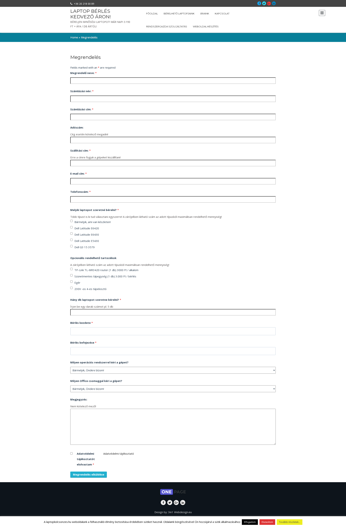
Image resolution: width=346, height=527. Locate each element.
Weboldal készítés (206, 26)
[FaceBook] (259, 3)
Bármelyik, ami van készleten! (92, 222)
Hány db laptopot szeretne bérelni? (95, 299)
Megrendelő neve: (83, 73)
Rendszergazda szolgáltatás (166, 26)
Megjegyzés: (78, 399)
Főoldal (152, 13)
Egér (77, 282)
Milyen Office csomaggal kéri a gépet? (96, 381)
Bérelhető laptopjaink (179, 13)
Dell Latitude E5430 (86, 241)
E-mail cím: (78, 173)
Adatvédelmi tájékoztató (118, 453)
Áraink (204, 13)
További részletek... (289, 522)
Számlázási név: (82, 91)
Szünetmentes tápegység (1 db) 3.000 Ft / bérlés (105, 276)
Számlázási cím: (81, 109)
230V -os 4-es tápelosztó (90, 289)
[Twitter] (264, 3)
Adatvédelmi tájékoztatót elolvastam (86, 459)
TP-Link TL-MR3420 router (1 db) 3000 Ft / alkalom (106, 270)
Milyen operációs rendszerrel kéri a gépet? (99, 362)
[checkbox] (71, 221)
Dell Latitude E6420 (86, 228)
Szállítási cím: (80, 150)
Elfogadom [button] (250, 522)
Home (74, 37)
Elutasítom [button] (267, 522)
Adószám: (76, 127)
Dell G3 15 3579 (84, 247)
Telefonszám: (80, 191)
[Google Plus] (269, 3)
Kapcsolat (222, 13)
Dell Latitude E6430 (86, 234)
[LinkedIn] (274, 3)
